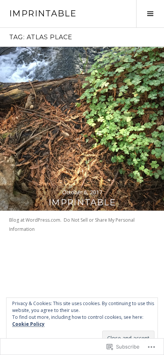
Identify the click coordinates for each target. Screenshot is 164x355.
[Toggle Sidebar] (150, 13)
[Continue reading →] (82, 129)
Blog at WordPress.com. (35, 220)
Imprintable (82, 202)
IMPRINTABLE (42, 13)
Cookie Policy (28, 324)
